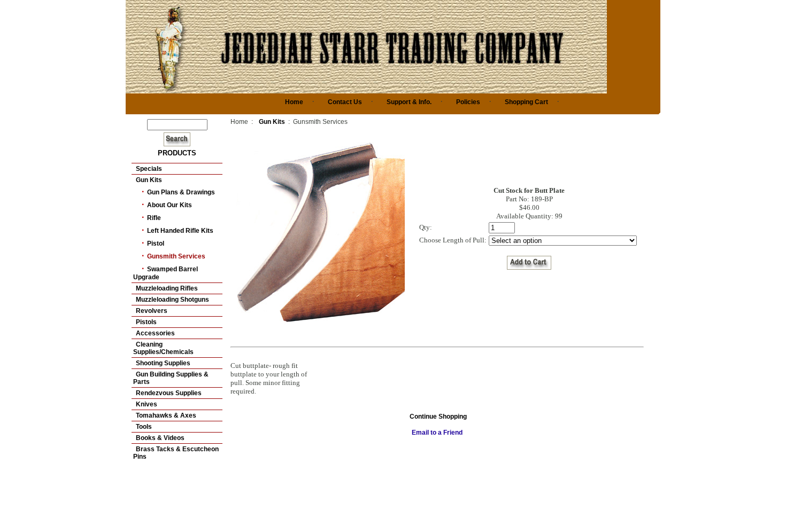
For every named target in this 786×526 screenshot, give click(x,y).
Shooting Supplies (163, 363)
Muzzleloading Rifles (167, 288)
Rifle (154, 218)
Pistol (155, 243)
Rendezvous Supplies (169, 393)
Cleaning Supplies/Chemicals (163, 348)
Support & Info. (409, 102)
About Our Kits (169, 205)
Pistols (146, 322)
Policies (468, 102)
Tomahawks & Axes (166, 415)
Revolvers (151, 311)
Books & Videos (160, 438)
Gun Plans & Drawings (181, 192)
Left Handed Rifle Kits (180, 230)
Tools (144, 426)
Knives (146, 404)
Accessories (155, 333)
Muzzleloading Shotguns (172, 299)
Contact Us (345, 102)
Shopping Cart (526, 102)
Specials (149, 168)
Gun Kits (149, 180)
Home (294, 102)
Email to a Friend (437, 432)
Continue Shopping (438, 416)
